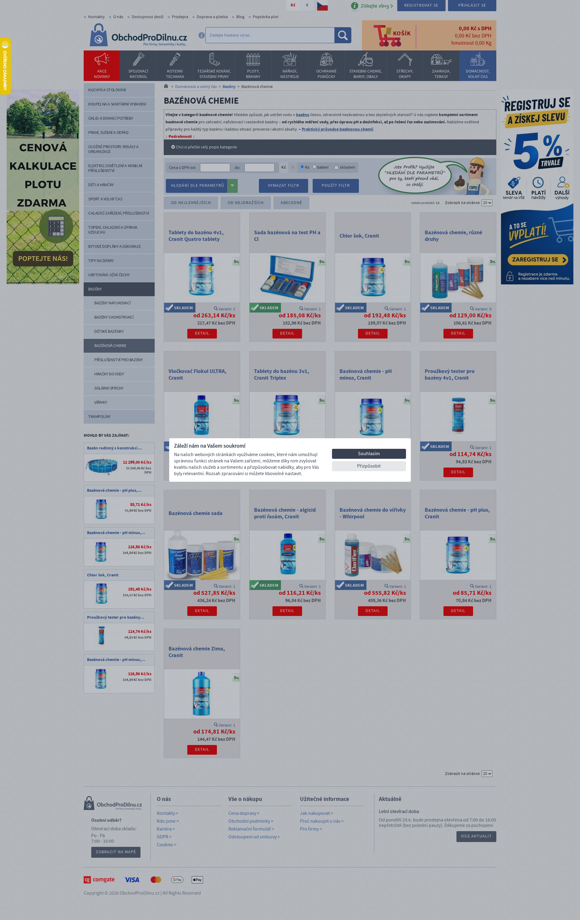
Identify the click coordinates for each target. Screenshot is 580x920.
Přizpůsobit (369, 466)
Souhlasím (369, 454)
